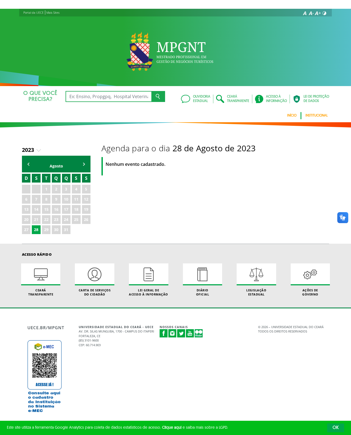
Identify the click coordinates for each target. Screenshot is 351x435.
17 (66, 209)
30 (56, 229)
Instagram (172, 333)
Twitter (181, 333)
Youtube (190, 333)
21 (36, 219)
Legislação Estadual (256, 292)
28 (36, 229)
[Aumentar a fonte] (318, 13)
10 (66, 199)
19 (86, 209)
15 (46, 209)
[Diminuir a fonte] (311, 13)
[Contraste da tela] (324, 13)
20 (26, 219)
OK (336, 428)
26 (86, 219)
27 (26, 229)
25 (76, 219)
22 (46, 219)
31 (66, 229)
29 (46, 229)
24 (66, 219)
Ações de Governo (310, 292)
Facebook (164, 333)
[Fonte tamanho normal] (304, 13)
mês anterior (28, 164)
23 (56, 219)
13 (26, 209)
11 (76, 199)
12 (86, 199)
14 (36, 209)
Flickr (199, 333)
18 (76, 209)
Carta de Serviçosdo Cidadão (95, 292)
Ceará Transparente (40, 292)
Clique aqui (172, 428)
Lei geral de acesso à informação (148, 292)
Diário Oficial (202, 292)
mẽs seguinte (83, 164)
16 (56, 209)
